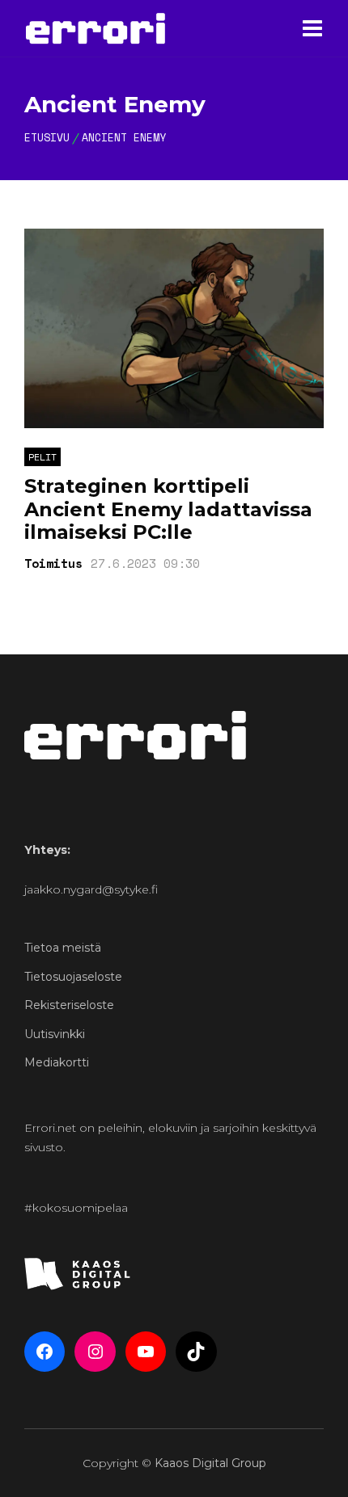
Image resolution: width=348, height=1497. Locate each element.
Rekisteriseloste (69, 1005)
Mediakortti (56, 1062)
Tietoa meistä (62, 947)
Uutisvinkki (54, 1034)
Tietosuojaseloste (73, 976)
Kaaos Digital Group (210, 1463)
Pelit (42, 457)
